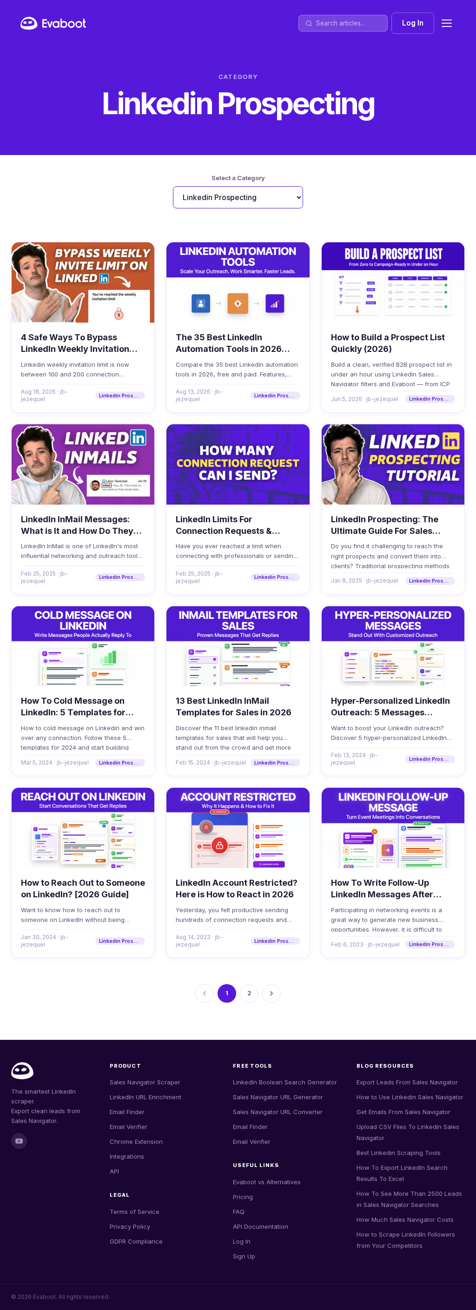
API (114, 1171)
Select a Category (238, 178)
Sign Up (244, 1256)
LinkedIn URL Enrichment (145, 1097)
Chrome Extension (136, 1141)
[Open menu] (447, 23)
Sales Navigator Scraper (145, 1082)
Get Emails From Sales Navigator (403, 1111)
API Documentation (260, 1226)
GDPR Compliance (136, 1241)
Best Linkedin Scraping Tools (399, 1152)
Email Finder (127, 1111)
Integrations (127, 1156)
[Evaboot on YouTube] (19, 1141)
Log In (412, 23)
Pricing (243, 1196)
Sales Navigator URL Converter (278, 1111)
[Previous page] (204, 993)
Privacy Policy (130, 1226)
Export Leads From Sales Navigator (407, 1082)
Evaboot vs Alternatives (267, 1182)
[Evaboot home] (53, 23)
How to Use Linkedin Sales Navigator (410, 1097)
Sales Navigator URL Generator (278, 1097)
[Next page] (271, 993)
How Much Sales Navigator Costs (405, 1219)
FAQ (239, 1211)
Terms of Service (134, 1211)
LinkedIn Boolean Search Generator (285, 1082)
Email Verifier (128, 1126)
